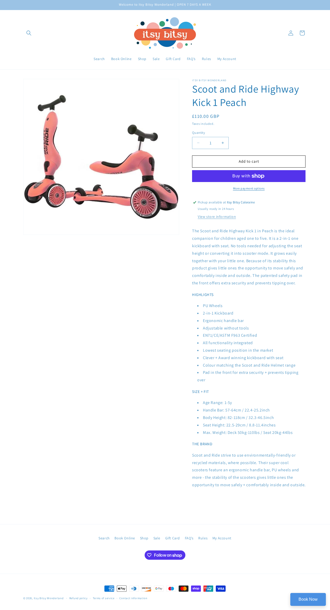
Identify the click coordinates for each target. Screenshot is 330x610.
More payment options (249, 188)
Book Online (124, 538)
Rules (203, 538)
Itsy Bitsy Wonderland (49, 598)
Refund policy (78, 598)
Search (104, 538)
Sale (156, 538)
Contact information (133, 598)
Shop (144, 538)
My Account (222, 538)
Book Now (308, 599)
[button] (29, 33)
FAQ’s (189, 538)
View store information (217, 216)
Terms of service (103, 598)
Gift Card (172, 538)
